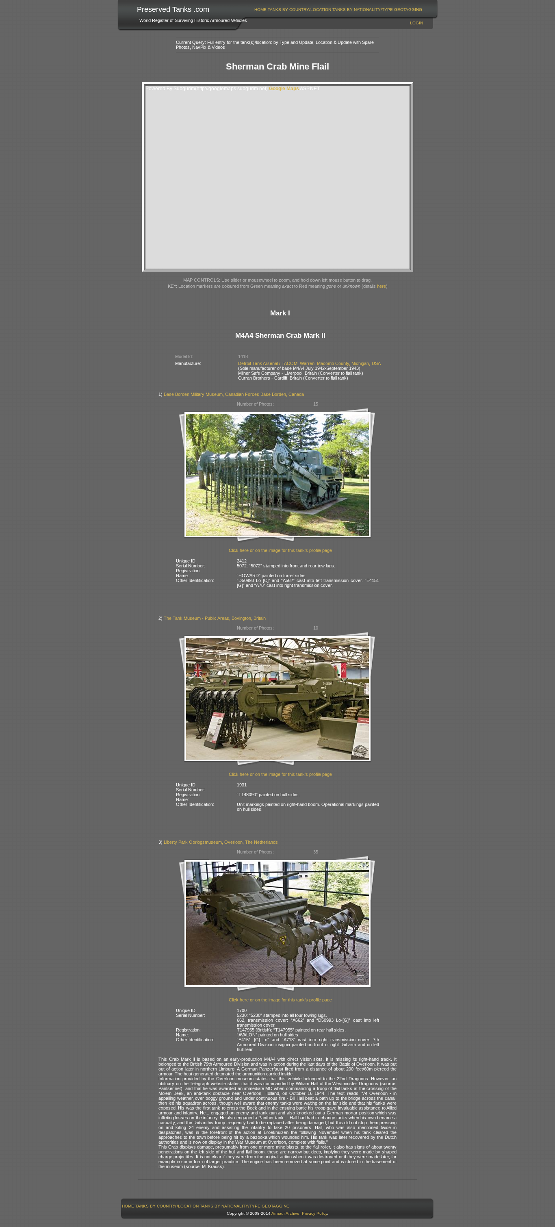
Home (260, 9)
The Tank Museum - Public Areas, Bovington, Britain (215, 618)
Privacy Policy (314, 1213)
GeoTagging (408, 9)
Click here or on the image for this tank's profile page (280, 550)
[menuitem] (260, 9)
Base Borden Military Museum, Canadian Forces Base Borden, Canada (234, 394)
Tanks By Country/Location (299, 9)
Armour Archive (285, 1213)
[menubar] (338, 9)
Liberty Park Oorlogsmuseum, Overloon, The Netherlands (221, 842)
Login (416, 23)
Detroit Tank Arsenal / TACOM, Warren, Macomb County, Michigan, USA (309, 363)
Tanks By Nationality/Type (362, 9)
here (381, 286)
